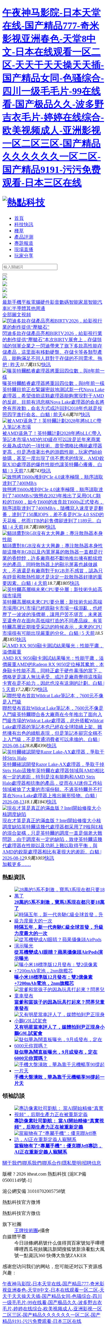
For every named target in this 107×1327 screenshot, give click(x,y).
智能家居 (78, 302)
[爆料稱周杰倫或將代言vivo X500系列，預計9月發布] (4, 278)
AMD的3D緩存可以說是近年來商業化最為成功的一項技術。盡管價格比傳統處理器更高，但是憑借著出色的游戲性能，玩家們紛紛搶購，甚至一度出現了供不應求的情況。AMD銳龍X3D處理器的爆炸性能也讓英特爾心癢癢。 (53, 452)
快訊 (46, 364)
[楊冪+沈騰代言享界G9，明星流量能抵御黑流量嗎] (4, 284)
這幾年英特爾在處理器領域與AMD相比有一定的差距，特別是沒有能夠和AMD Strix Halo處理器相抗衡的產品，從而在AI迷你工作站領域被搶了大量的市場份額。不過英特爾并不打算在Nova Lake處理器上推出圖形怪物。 (53, 783)
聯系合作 (51, 1162)
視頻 (26, 314)
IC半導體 (16, 308)
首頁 (19, 218)
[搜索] (4, 274)
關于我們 (11, 1162)
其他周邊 (35, 308)
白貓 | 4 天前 (34, 583)
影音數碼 (59, 302)
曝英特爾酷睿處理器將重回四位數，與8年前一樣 (53, 383)
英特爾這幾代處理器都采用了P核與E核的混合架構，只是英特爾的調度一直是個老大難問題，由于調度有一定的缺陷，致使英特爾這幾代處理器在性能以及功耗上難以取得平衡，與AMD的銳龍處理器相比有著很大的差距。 (52, 839)
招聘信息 (91, 1162)
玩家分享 (23, 255)
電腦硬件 (40, 302)
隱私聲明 (71, 1162)
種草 (19, 230)
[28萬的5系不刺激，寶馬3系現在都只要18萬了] (4, 290)
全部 (7, 314)
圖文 (16, 314)
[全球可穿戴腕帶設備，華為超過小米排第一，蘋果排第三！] (4, 296)
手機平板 (21, 302)
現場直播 (23, 249)
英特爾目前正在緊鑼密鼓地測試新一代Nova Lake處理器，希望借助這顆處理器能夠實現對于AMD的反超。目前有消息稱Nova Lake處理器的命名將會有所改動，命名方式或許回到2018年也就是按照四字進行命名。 (53, 402)
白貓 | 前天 (51, 414)
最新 (7, 302)
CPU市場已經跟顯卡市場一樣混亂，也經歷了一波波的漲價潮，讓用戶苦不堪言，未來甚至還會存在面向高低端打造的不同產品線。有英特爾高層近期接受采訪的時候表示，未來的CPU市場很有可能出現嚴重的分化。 (52, 621)
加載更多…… (16, 864)
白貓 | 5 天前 (82, 633)
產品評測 (23, 236)
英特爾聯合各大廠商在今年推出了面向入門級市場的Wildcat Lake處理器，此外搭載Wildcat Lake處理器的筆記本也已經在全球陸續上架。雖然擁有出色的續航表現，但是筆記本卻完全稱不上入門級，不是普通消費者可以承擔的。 (52, 727)
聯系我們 (31, 1162)
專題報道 (23, 243)
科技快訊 (23, 224)
